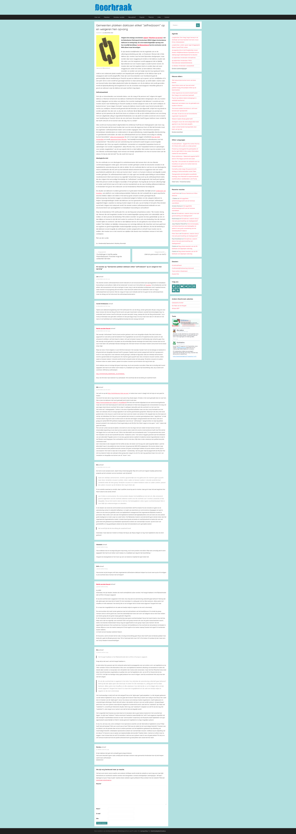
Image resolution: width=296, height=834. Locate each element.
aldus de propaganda (117, 137)
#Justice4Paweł (177, 265)
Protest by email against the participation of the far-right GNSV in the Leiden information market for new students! (185, 151)
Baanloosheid (110, 243)
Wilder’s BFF (175, 308)
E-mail (98, 813)
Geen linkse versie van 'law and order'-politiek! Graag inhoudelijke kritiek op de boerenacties (184, 88)
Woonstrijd (123, 243)
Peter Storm (175, 233)
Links (159, 17)
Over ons (97, 17)
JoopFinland (175, 193)
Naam (98, 808)
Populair (142, 17)
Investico (148, 285)
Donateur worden (119, 17)
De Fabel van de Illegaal (179, 305)
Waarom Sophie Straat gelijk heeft (182, 119)
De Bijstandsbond (143, 45)
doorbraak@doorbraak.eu (103, 780)
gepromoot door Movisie (118, 139)
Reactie (99, 783)
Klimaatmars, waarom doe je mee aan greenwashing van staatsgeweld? (184, 241)
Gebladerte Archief (177, 302)
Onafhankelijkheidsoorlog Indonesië (183, 268)
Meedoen (107, 17)
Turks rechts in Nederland (179, 271)
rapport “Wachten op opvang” (153, 37)
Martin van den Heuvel (103, 328)
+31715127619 (144, 831)
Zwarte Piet (175, 274)
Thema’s (151, 17)
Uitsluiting (116, 243)
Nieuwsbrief (132, 17)
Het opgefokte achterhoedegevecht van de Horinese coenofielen (183, 201)
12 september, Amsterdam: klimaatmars (184, 57)
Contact (167, 17)
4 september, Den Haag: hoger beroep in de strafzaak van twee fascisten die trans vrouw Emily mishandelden (185, 40)
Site (97, 818)
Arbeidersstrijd (102, 243)
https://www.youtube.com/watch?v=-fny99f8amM (111, 402)
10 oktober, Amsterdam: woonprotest (183, 65)
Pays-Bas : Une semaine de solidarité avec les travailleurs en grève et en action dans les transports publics (185, 164)
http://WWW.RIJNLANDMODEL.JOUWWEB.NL (110, 374)
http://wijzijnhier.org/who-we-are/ (118, 393)
